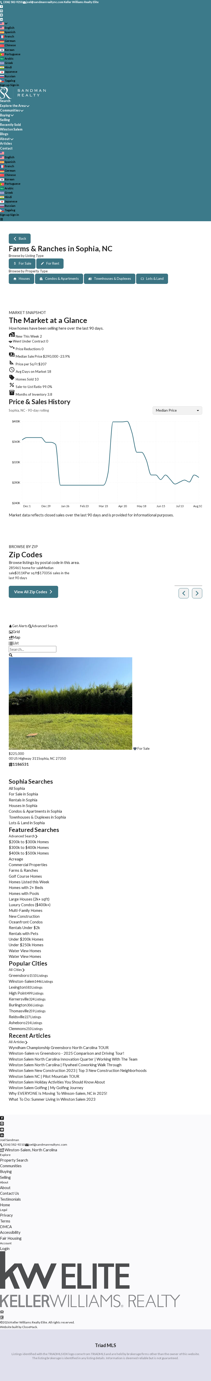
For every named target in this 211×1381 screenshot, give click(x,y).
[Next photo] (196, 704)
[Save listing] (134, 748)
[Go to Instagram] (1, 10)
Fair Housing (11, 1238)
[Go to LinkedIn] (1, 19)
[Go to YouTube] (1, 14)
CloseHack (29, 1327)
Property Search (14, 1160)
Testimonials (10, 1199)
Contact (6, 148)
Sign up (5, 85)
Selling (5, 120)
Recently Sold (10, 125)
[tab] (105, 631)
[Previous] (184, 593)
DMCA (6, 1226)
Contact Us (9, 1193)
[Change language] (3, 23)
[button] (105, 355)
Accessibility (10, 1232)
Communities (10, 110)
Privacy (6, 1215)
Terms (5, 1221)
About (5, 139)
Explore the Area (13, 106)
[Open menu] (1, 219)
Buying (5, 115)
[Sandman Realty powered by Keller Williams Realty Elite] (90, 1306)
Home (5, 1204)
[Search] (10, 655)
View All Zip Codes (30, 592)
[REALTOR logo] (2, 1317)
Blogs (4, 134)
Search (5, 101)
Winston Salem (11, 129)
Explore (5, 1155)
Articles (6, 143)
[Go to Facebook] (1, 6)
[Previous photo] (15, 704)
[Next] (197, 593)
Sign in (14, 85)
